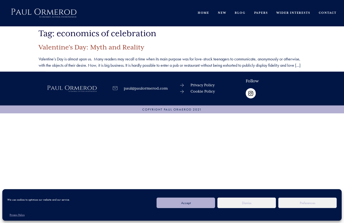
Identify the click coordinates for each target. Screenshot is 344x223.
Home (203, 13)
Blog (240, 13)
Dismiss (246, 203)
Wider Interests (293, 13)
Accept (186, 203)
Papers (261, 13)
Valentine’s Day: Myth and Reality (91, 47)
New (222, 13)
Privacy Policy (17, 215)
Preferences (307, 203)
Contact (328, 13)
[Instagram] (251, 93)
